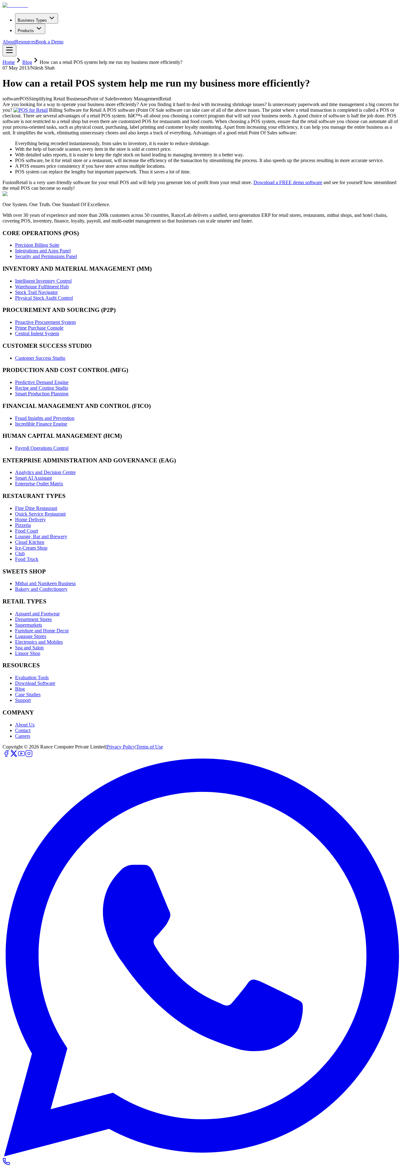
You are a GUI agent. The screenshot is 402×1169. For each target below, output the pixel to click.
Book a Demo (49, 41)
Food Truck (26, 559)
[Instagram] (29, 755)
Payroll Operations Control (41, 448)
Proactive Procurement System (45, 322)
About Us (25, 724)
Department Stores (33, 619)
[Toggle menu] (9, 50)
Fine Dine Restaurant (36, 508)
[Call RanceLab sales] (6, 1163)
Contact (22, 730)
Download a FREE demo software (287, 182)
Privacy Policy (120, 746)
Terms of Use (149, 746)
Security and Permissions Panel (46, 256)
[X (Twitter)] (14, 755)
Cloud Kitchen (29, 542)
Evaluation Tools (32, 677)
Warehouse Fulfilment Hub (42, 286)
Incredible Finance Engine (41, 423)
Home (9, 62)
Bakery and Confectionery (41, 589)
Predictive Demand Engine (41, 382)
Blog (27, 62)
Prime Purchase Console (39, 327)
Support (23, 700)
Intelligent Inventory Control (43, 281)
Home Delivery (30, 519)
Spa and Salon (29, 647)
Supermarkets (28, 625)
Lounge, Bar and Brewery (41, 536)
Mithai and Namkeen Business (45, 583)
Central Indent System (37, 333)
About (9, 41)
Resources (25, 41)
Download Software (35, 683)
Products (26, 30)
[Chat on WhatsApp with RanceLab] (201, 1154)
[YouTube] (21, 755)
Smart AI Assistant (33, 478)
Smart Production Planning (41, 393)
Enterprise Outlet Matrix (39, 483)
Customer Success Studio (40, 358)
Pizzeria (23, 525)
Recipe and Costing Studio (41, 388)
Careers (22, 736)
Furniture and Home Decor (42, 630)
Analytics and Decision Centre (45, 472)
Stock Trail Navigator (36, 292)
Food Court (26, 531)
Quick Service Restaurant (40, 514)
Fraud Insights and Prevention (44, 418)
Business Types (32, 20)
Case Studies (28, 694)
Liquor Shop (27, 653)
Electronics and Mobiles (39, 642)
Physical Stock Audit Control (44, 298)
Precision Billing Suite (37, 245)
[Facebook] (6, 755)
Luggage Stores (30, 636)
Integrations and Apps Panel (43, 250)
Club (20, 553)
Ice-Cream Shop (31, 548)
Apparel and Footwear (37, 613)
